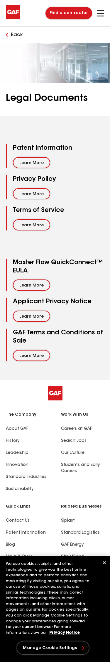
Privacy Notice (64, 633)
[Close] (104, 562)
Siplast (68, 521)
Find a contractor (69, 13)
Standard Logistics (80, 533)
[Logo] (13, 18)
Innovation (17, 465)
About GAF (17, 429)
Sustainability (19, 489)
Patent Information (26, 533)
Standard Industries (26, 477)
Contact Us (18, 521)
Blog (10, 545)
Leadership (17, 453)
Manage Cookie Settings (50, 648)
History (12, 441)
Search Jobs (74, 441)
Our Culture (72, 453)
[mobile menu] (100, 13)
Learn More (31, 163)
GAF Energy (72, 545)
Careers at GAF (76, 429)
